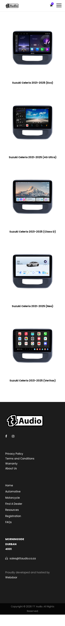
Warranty (11, 463)
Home (9, 485)
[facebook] (6, 436)
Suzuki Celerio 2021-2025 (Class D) (32, 231)
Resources (12, 510)
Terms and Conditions (19, 458)
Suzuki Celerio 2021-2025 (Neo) (32, 306)
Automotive (13, 491)
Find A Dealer (13, 504)
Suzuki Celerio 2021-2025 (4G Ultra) (32, 157)
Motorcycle (12, 498)
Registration (13, 516)
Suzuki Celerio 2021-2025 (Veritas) (33, 380)
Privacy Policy (14, 454)
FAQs (8, 522)
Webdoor (11, 577)
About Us (11, 468)
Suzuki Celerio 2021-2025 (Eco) (32, 83)
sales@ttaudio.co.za (23, 558)
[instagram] (13, 436)
